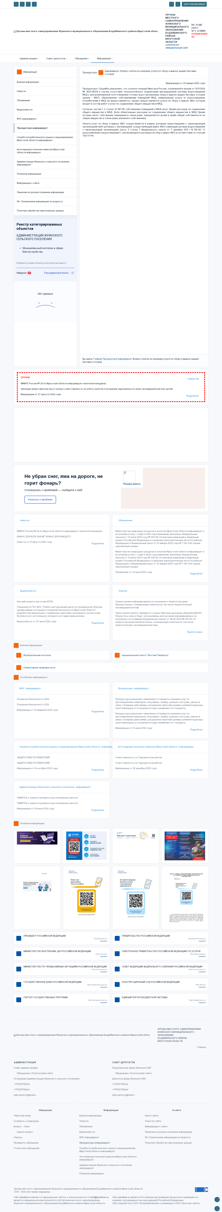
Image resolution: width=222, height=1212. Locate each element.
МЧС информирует (27, 118)
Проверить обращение (26, 1142)
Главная (97, 359)
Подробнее (192, 395)
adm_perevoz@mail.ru (25, 1095)
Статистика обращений (26, 1148)
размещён (167, 1203)
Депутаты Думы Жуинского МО (129, 1078)
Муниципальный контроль (37, 655)
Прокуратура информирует (117, 359)
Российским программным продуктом (161, 1197)
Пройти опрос (195, 632)
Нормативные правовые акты (39, 667)
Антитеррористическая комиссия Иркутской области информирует (40, 151)
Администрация (25, 1062)
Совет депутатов (123, 1062)
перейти (103, 941)
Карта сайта (151, 1115)
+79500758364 (22, 1084)
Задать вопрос (25, 1132)
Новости (21, 91)
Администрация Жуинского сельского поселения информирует (43, 163)
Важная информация (28, 82)
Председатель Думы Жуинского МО (131, 1067)
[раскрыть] (171, 4)
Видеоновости (24, 109)
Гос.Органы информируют (34, 677)
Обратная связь (22, 1115)
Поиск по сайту (153, 1121)
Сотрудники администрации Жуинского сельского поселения (46, 1078)
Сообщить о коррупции (26, 1121)
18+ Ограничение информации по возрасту (40, 201)
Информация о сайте (28, 183)
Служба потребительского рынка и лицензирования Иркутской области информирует (45, 138)
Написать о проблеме (40, 499)
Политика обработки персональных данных (40, 210)
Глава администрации (26, 1067)
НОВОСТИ (193, 379)
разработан (124, 1203)
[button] (27, 58)
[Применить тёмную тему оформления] (34, 4)
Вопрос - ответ (22, 1126)
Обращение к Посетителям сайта (35, 1073)
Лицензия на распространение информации (40, 192)
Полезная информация (29, 174)
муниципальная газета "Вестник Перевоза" (145, 655)
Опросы (122, 590)
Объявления (23, 100)
